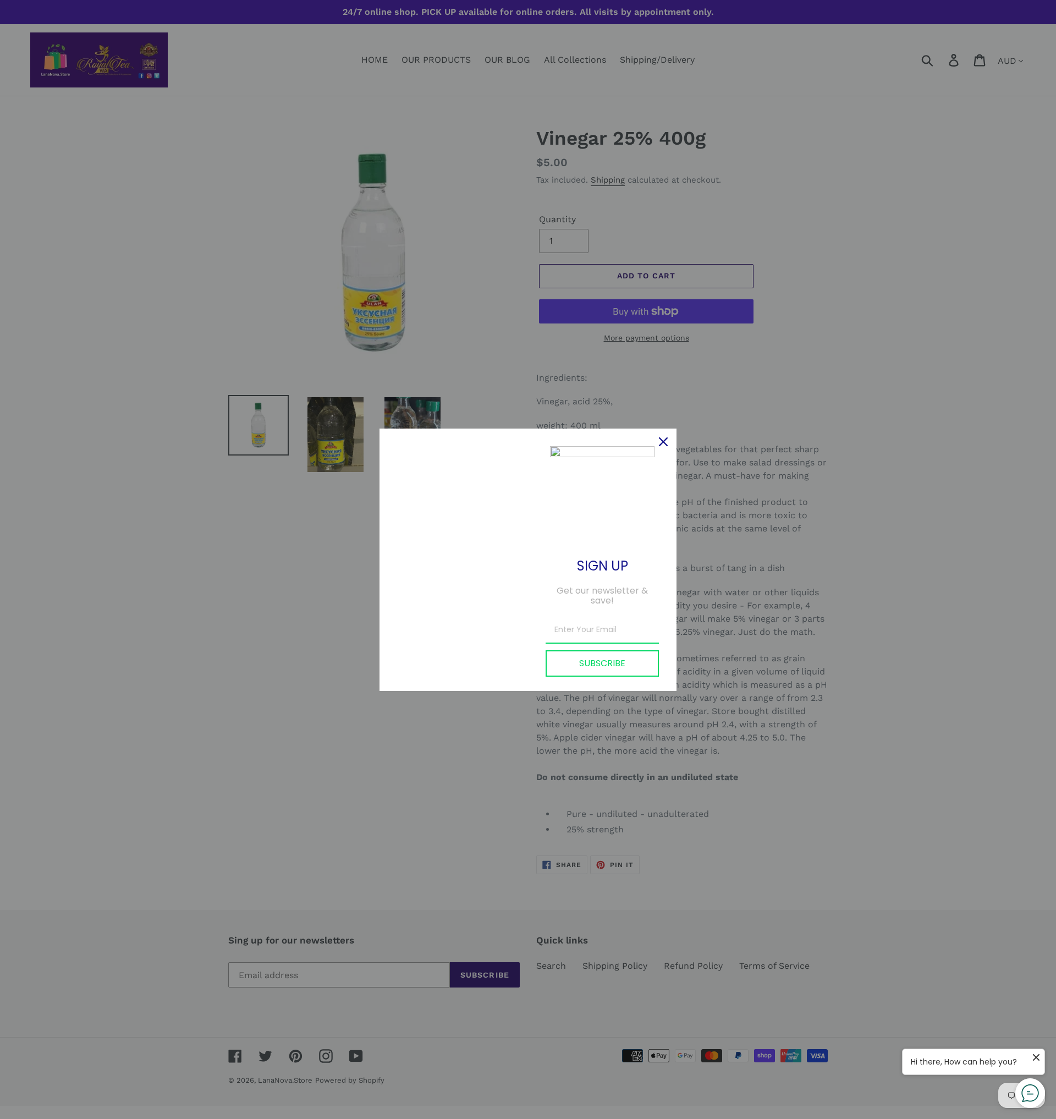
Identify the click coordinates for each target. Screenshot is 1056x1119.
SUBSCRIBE (602, 663)
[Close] (663, 442)
